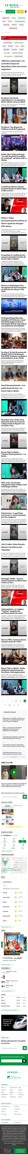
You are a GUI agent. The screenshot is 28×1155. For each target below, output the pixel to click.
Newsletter (9, 11)
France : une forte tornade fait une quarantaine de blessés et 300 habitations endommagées (12, 729)
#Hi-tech (21, 24)
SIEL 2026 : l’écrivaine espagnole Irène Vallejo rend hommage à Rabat (14, 485)
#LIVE (4, 21)
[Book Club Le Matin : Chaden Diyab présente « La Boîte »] (14, 471)
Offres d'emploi (17, 1114)
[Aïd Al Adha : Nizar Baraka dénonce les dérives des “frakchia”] (14, 566)
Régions (11, 1092)
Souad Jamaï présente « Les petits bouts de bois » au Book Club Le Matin (13, 388)
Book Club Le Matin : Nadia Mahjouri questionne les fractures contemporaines (13, 670)
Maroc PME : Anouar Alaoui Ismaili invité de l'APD (13, 641)
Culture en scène (19, 56)
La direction (3, 1109)
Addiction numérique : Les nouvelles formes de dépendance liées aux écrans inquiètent (14, 65)
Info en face (7, 53)
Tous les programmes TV (7, 991)
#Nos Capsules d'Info (20, 21)
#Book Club (6, 24)
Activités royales (13, 1087)
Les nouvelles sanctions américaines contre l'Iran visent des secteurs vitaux (14, 745)
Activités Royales (8, 42)
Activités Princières (18, 42)
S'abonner (20, 11)
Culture (2, 1092)
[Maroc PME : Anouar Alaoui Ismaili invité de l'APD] (14, 657)
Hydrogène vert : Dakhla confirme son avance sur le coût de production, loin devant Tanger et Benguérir (14, 720)
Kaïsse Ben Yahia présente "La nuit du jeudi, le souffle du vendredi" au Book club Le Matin (14, 157)
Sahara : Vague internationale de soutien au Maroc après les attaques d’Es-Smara (14, 222)
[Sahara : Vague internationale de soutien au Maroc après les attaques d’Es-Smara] (14, 242)
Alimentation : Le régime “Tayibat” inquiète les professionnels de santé (12, 611)
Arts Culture (14, 49)
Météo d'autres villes (6, 927)
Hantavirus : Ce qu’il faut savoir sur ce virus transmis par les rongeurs (13, 515)
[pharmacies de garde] (14, 865)
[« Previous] (3, 701)
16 (24, 701)
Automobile (6, 49)
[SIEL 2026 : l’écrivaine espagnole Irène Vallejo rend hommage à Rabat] (14, 501)
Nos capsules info (8, 56)
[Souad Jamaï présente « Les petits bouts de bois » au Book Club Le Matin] (14, 407)
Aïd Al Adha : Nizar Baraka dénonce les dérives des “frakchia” (13, 547)
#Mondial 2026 (5, 18)
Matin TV (3, 1087)
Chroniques (3, 1097)
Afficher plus (14, 756)
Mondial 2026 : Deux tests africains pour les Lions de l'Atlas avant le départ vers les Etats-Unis (13, 423)
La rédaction (17, 1109)
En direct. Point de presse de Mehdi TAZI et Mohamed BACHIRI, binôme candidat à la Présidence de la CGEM (14, 355)
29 (14, 705)
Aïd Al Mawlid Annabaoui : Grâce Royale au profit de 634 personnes (12, 753)
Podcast (20, 1097)
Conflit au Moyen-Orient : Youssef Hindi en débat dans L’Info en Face (13, 189)
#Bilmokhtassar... (14, 28)
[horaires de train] (14, 1022)
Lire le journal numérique (14, 827)
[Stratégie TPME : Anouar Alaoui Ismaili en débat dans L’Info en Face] (14, 597)
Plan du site (3, 1114)
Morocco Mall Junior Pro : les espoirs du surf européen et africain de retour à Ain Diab (13, 288)
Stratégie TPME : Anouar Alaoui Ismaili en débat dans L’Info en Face (14, 581)
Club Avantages (4, 1122)
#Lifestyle (14, 24)
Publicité (3, 1111)
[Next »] (22, 705)
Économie (10, 46)
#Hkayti (14, 18)
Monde (11, 1090)
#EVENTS (10, 21)
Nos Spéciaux (13, 1097)
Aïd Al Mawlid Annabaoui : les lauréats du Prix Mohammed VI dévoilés (13, 737)
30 (18, 705)
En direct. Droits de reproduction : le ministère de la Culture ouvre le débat (13, 100)
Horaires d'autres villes (6, 851)
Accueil (3, 32)
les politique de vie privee (13, 1146)
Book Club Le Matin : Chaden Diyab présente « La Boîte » (13, 454)
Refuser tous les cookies (7, 1151)
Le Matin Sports (17, 1122)
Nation (4, 46)
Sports (22, 46)
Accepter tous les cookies (20, 1151)
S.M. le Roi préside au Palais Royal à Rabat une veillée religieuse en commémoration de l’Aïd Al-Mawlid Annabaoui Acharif (14, 785)
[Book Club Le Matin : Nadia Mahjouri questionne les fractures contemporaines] (14, 687)
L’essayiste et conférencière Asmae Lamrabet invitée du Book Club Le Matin (13, 257)
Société (21, 49)
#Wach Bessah (21, 18)
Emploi (17, 46)
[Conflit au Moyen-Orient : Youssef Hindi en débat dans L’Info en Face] (14, 206)
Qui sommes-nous (5, 1106)
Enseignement (4, 1094)
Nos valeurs (16, 1106)
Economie (3, 1090)
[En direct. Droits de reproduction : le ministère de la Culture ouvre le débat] (14, 115)
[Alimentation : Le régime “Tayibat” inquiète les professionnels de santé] (14, 628)
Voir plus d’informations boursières (9, 1010)
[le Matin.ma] (14, 5)
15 (20, 701)
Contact (16, 1111)
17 (5, 705)
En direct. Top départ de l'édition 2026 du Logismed (13, 128)
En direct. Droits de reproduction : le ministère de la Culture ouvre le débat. (13, 105)
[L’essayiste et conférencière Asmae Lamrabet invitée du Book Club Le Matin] (14, 274)
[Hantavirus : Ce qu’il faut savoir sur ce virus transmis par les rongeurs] (14, 532)
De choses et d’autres (17, 53)
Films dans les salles (5, 964)
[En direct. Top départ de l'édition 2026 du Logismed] (14, 143)
